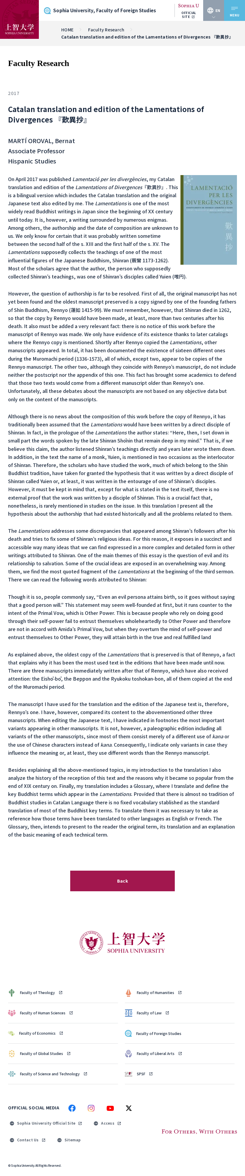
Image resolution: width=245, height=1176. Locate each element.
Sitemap (73, 1139)
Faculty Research (106, 30)
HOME (67, 30)
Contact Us (28, 1139)
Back (122, 881)
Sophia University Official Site (46, 1123)
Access (107, 1123)
